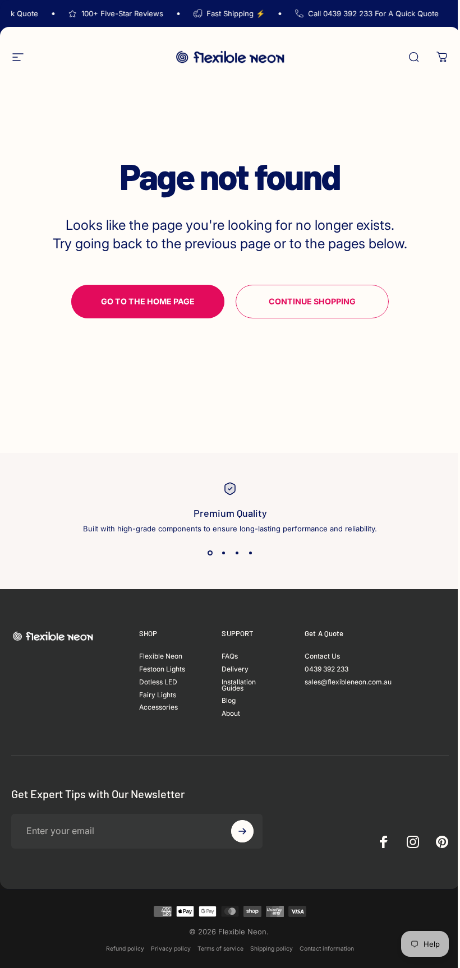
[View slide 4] (250, 553)
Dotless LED (158, 682)
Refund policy (125, 948)
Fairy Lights (157, 695)
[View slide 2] (223, 553)
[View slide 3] (236, 553)
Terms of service (220, 948)
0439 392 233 (326, 669)
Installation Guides (239, 685)
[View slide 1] (210, 553)
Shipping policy (271, 948)
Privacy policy (171, 948)
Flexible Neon (160, 657)
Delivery (235, 669)
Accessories (158, 708)
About (231, 714)
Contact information (327, 948)
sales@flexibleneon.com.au (348, 682)
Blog (229, 701)
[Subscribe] (242, 831)
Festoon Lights (162, 669)
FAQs (230, 657)
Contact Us (322, 657)
